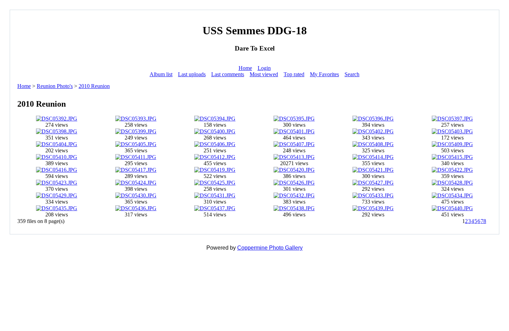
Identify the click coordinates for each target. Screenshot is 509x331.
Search (352, 74)
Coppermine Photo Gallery (270, 248)
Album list (161, 74)
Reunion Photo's (55, 86)
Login (264, 68)
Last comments (227, 74)
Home (245, 68)
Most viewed (264, 74)
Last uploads (192, 74)
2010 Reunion (94, 86)
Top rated (294, 74)
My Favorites (324, 74)
